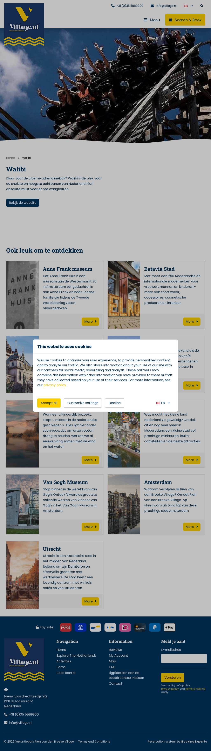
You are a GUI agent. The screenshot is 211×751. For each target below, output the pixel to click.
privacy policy (54, 385)
